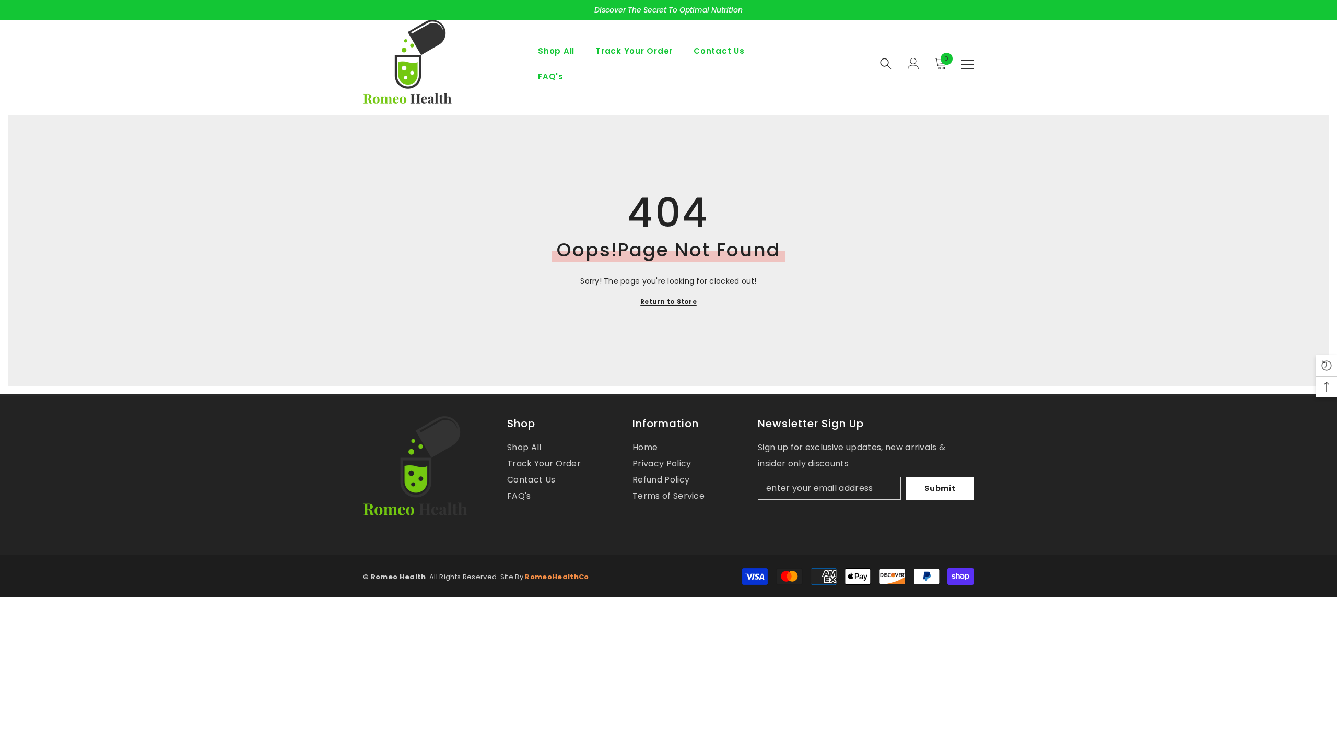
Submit (939, 488)
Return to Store (668, 301)
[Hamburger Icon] (967, 64)
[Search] (886, 63)
